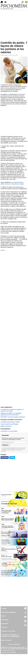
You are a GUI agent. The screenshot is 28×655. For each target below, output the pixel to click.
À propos (4, 627)
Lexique (4, 608)
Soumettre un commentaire (9, 431)
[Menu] (6, 2)
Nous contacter (6, 640)
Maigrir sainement (6, 426)
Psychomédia (4, 55)
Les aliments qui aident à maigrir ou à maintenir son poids (12, 410)
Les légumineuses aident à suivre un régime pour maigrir (12, 183)
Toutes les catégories (14, 644)
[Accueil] (2, 2)
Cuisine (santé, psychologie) (9, 424)
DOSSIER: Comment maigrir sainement (13, 417)
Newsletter (4, 623)
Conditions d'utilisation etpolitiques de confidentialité (10, 635)
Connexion (5, 619)
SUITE (3, 250)
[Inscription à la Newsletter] (25, 2)
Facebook (4, 457)
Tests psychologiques (8, 612)
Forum (3, 616)
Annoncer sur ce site (8, 631)
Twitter (12, 457)
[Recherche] (22, 2)
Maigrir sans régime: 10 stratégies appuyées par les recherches (11, 414)
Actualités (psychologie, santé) (10, 422)
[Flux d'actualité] (25, 621)
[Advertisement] (14, 25)
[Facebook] (25, 613)
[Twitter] (25, 617)
